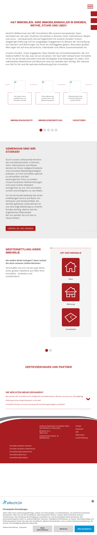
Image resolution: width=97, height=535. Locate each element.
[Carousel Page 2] (44, 130)
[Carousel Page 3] (48, 130)
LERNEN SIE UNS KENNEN (20, 228)
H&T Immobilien (21, 432)
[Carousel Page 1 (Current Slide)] (41, 130)
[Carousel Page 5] (56, 130)
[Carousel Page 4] (52, 130)
